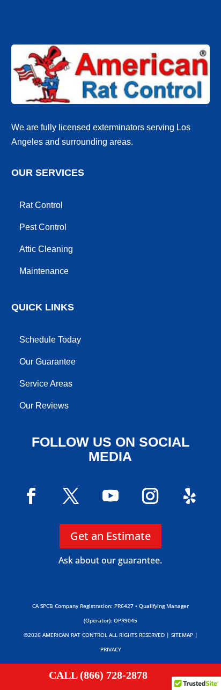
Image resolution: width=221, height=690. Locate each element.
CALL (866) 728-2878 (98, 675)
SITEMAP (182, 635)
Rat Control (41, 205)
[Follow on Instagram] (150, 496)
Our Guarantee (47, 361)
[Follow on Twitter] (71, 496)
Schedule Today (50, 339)
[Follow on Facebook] (31, 496)
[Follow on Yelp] (190, 496)
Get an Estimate (110, 536)
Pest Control (43, 227)
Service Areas (45, 383)
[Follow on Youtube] (110, 496)
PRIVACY (110, 649)
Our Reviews (44, 405)
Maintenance (44, 271)
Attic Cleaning (46, 249)
